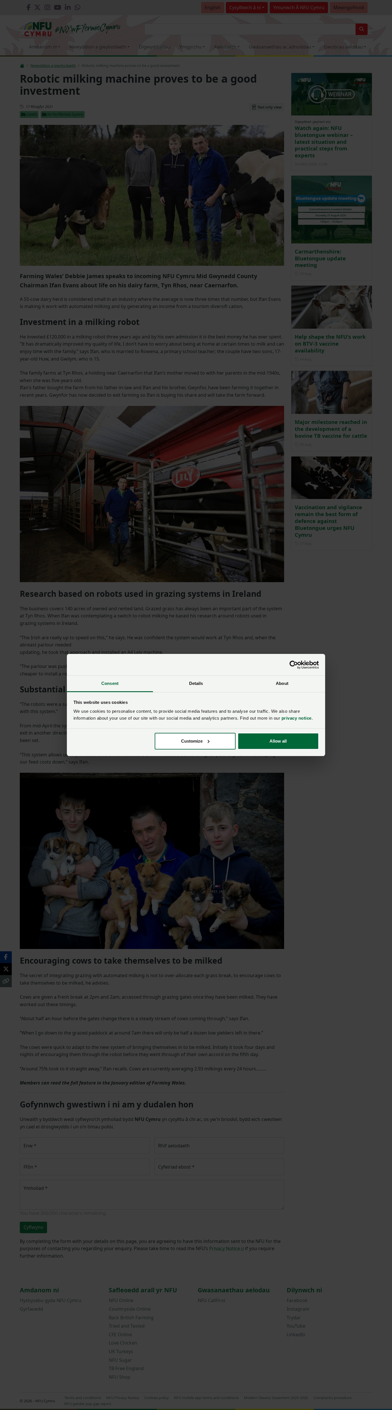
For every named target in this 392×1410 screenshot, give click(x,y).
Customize (192, 741)
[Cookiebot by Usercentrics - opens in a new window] (294, 665)
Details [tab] (196, 683)
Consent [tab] (110, 683)
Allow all (278, 741)
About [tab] (282, 683)
